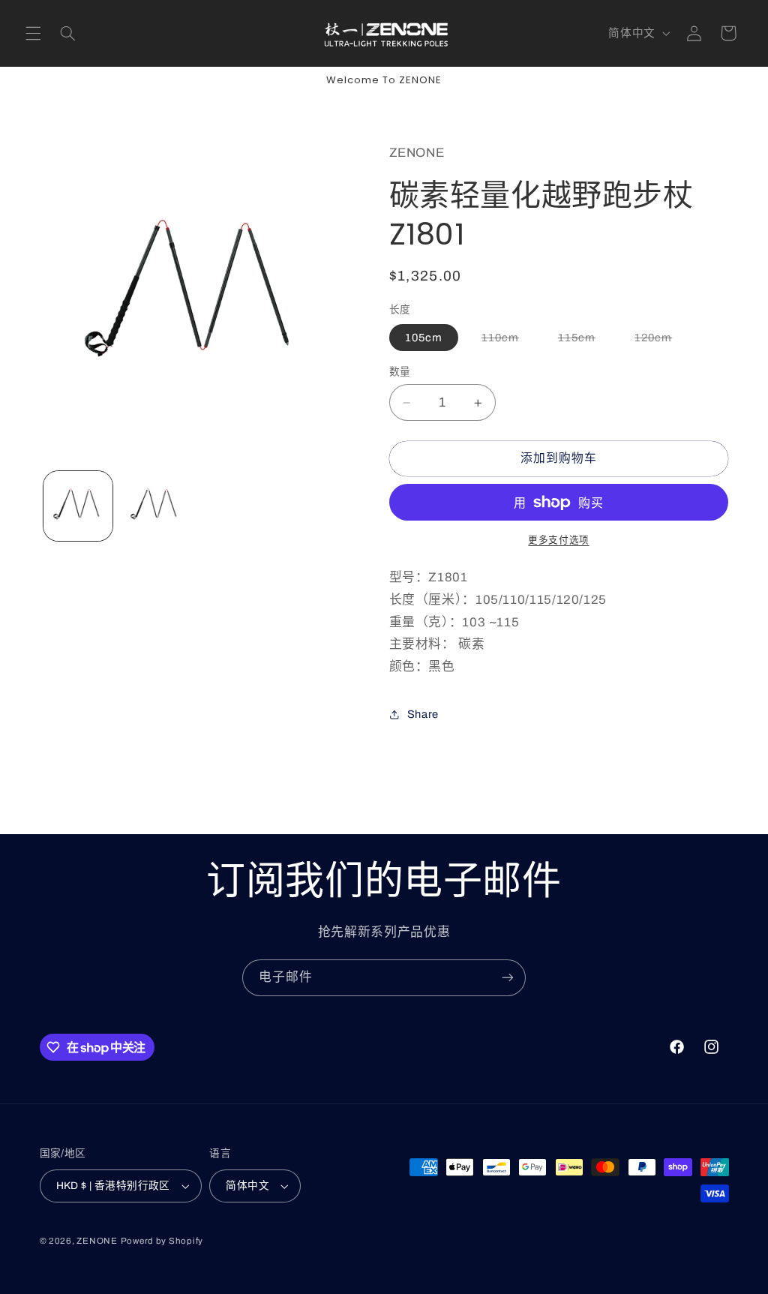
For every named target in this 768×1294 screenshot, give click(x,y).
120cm (658, 341)
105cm (423, 338)
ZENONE (96, 1240)
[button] (33, 33)
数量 (400, 371)
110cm (506, 341)
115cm (582, 341)
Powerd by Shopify (162, 1240)
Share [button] (423, 714)
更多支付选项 (558, 540)
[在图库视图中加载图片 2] (155, 505)
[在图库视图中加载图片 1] (78, 505)
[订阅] (507, 977)
